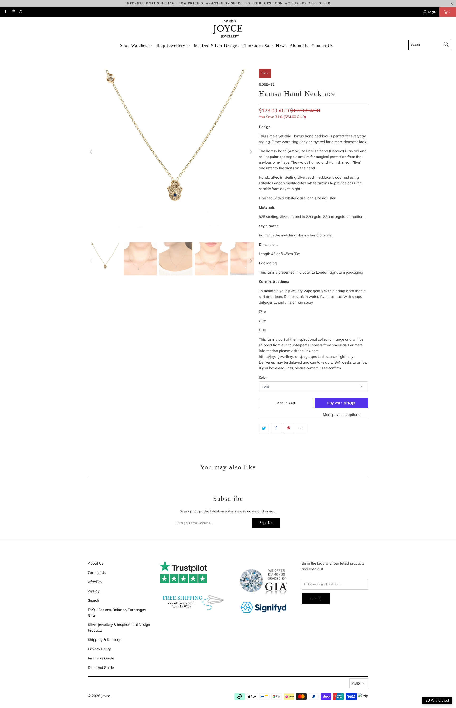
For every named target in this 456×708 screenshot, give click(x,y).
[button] (136, 46)
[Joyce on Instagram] (21, 12)
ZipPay (94, 591)
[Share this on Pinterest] (289, 428)
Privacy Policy (99, 649)
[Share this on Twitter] (264, 428)
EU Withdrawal (437, 700)
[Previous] (91, 152)
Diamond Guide (101, 667)
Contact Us (97, 572)
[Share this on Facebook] (276, 428)
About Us (95, 563)
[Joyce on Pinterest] (13, 12)
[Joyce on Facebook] (6, 12)
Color (263, 377)
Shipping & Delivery (104, 639)
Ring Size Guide (101, 658)
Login (432, 12)
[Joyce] (228, 29)
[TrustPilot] (183, 581)
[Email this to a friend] (301, 428)
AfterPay (95, 582)
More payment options (341, 414)
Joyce (105, 695)
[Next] (250, 152)
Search (93, 600)
